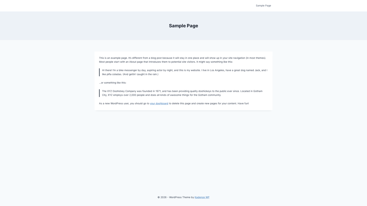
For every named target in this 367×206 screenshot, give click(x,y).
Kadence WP (202, 197)
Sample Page (263, 5)
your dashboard (159, 103)
